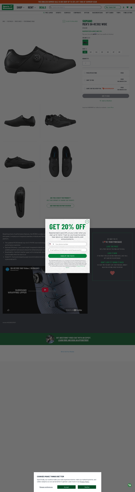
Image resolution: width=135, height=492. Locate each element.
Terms (67, 267)
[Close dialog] (87, 221)
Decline (86, 487)
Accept (66, 487)
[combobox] (51, 244)
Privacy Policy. (84, 482)
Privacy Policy (80, 266)
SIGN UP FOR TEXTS (67, 256)
